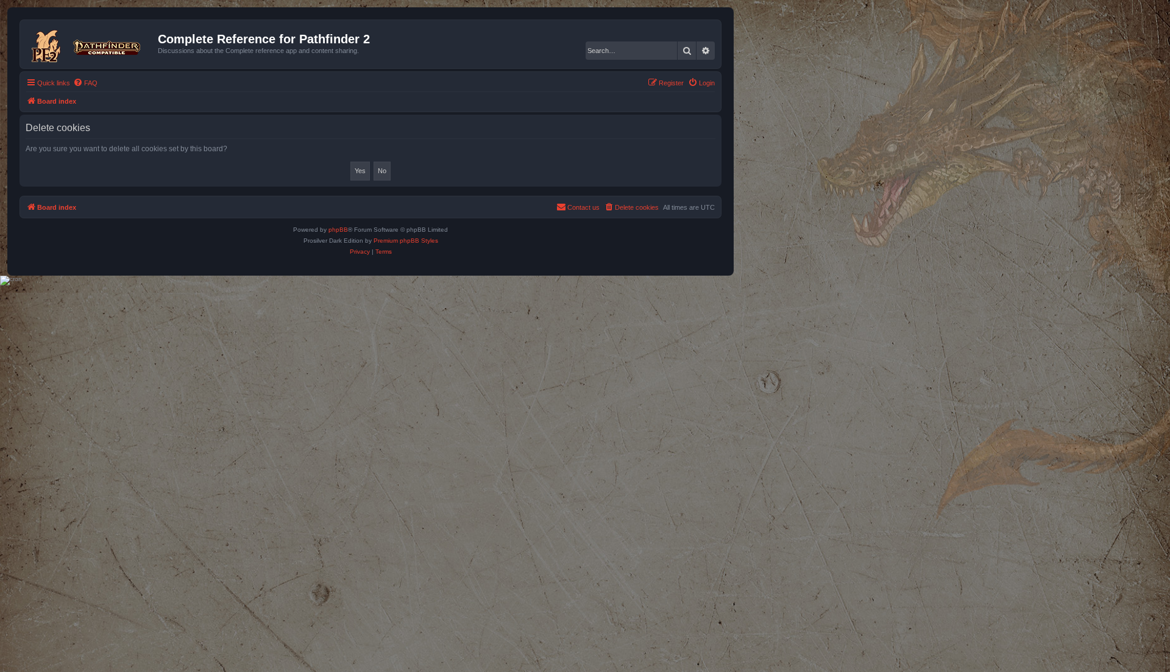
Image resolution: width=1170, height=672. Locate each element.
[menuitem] (85, 83)
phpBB (338, 229)
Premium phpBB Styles (406, 240)
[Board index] (90, 44)
